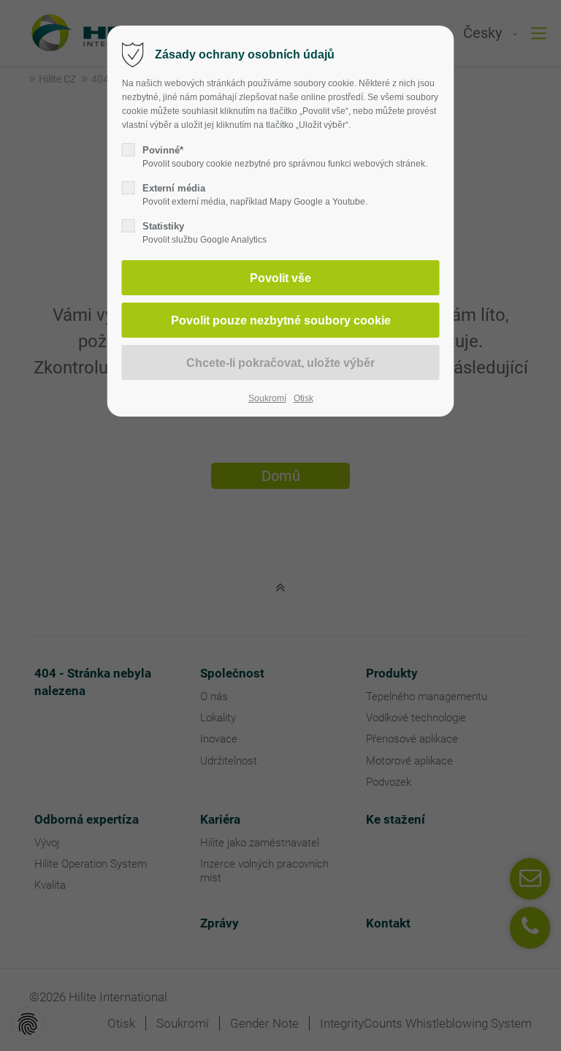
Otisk (303, 398)
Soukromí (267, 398)
